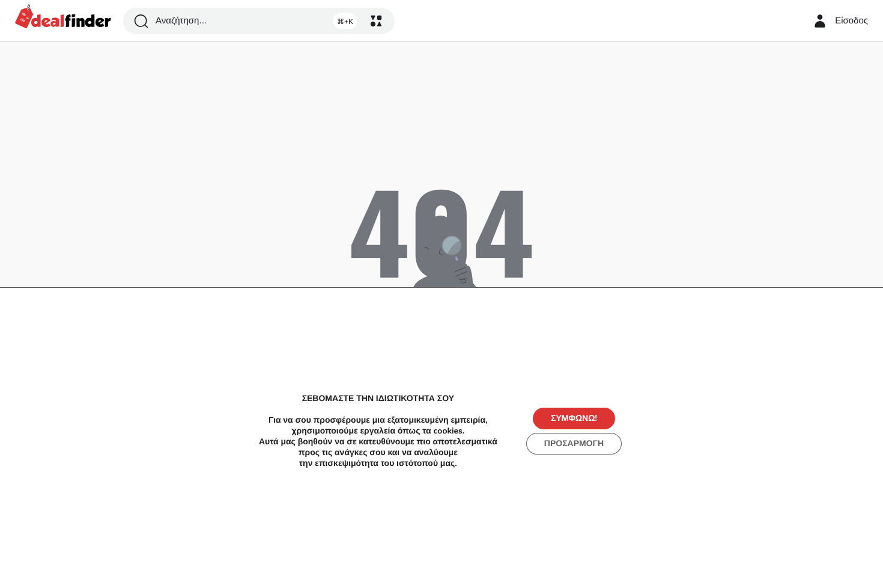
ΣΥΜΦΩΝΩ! (574, 418)
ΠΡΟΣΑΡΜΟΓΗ (574, 443)
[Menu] (376, 21)
